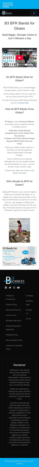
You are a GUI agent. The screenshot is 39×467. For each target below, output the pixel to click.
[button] (7, 233)
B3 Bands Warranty (13, 320)
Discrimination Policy (14, 340)
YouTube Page (22, 103)
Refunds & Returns (13, 310)
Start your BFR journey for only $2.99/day (8, 5)
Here (24, 173)
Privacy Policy (11, 304)
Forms (28, 318)
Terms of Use (11, 315)
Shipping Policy (12, 335)
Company (29, 295)
